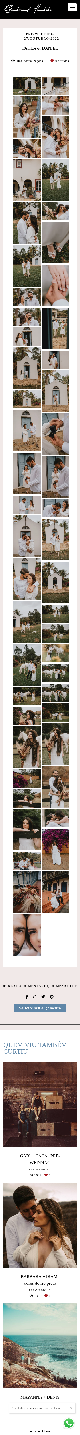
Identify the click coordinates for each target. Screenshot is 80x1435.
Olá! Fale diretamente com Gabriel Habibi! (37, 1408)
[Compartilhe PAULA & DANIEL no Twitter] (43, 997)
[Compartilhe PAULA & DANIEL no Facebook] (27, 997)
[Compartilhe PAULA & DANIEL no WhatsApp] (35, 997)
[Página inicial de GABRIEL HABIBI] (28, 9)
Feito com (40, 1431)
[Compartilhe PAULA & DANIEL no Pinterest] (52, 997)
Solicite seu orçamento (40, 1008)
